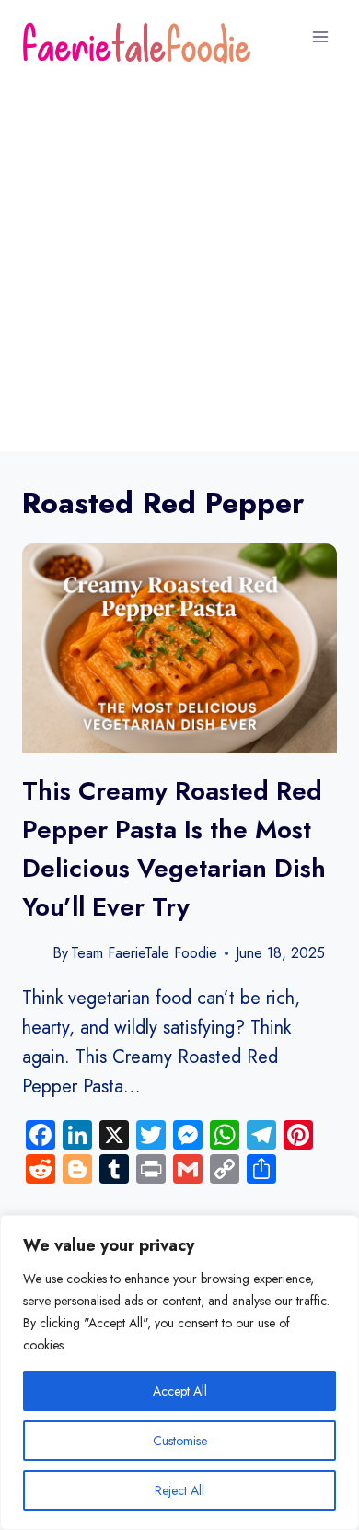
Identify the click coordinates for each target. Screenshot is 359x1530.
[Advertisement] (179, 262)
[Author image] (33, 952)
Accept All (180, 1391)
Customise (180, 1440)
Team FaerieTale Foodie (144, 953)
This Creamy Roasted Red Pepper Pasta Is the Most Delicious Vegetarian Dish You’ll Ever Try (174, 849)
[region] (179, 1372)
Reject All (179, 1490)
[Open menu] (320, 36)
